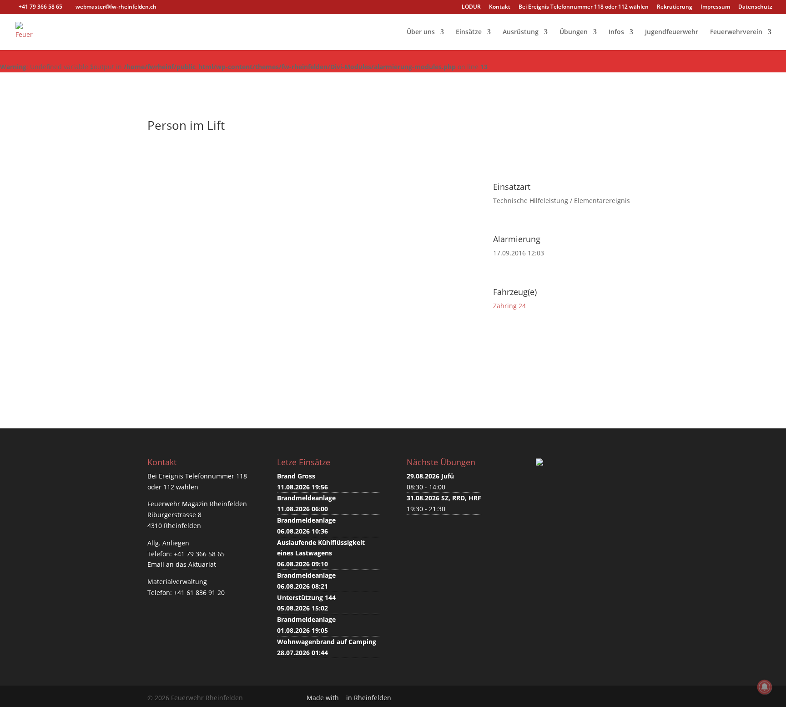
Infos (616, 32)
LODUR (471, 7)
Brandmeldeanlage (306, 497)
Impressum (715, 7)
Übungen (573, 32)
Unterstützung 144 (306, 597)
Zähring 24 (509, 305)
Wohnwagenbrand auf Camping (326, 641)
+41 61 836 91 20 (199, 592)
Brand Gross (296, 476)
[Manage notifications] (764, 687)
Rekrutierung (674, 7)
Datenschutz (755, 7)
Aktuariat (202, 564)
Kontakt (499, 7)
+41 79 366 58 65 (199, 553)
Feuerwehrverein (736, 32)
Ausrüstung (521, 32)
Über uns (421, 32)
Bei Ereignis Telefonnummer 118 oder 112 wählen (584, 7)
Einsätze (469, 32)
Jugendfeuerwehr (671, 32)
